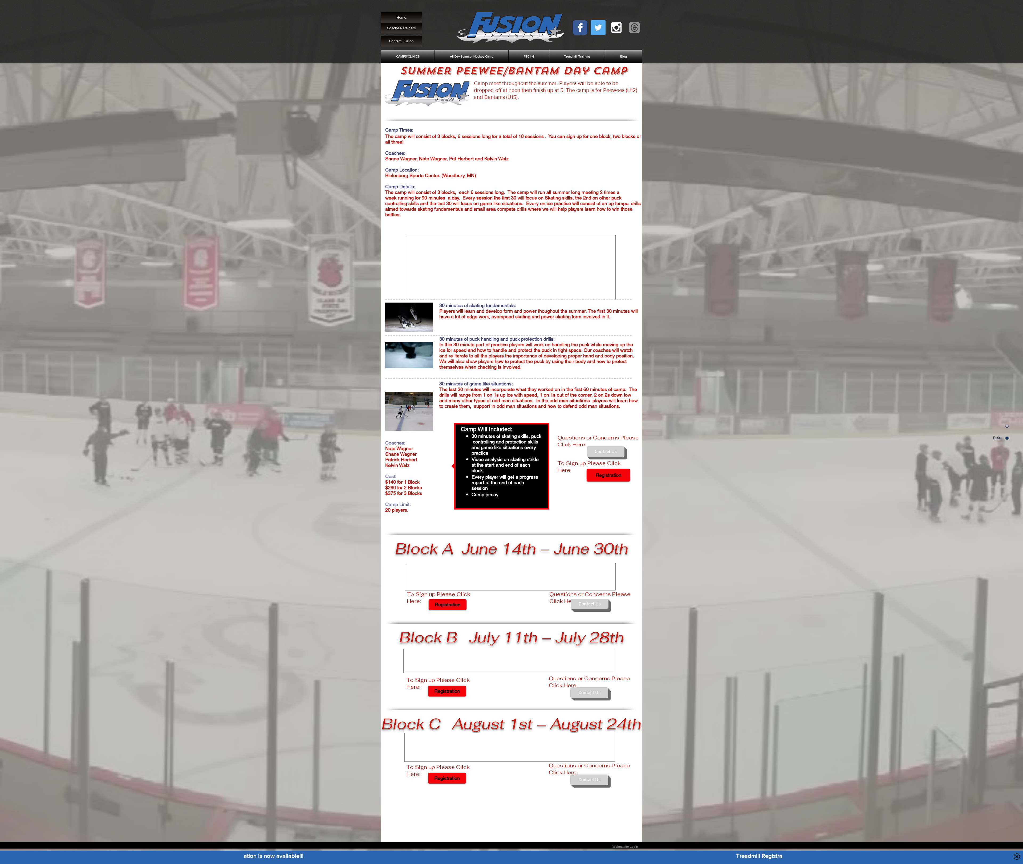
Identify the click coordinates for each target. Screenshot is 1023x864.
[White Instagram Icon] (616, 27)
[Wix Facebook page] (580, 27)
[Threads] (634, 27)
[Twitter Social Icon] (598, 27)
